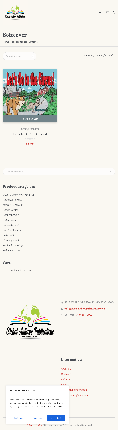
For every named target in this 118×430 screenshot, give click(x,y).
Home (6, 41)
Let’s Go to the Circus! (30, 134)
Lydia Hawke (10, 220)
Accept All (56, 418)
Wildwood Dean (11, 250)
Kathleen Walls (11, 215)
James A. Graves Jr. (13, 204)
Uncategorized (11, 240)
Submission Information (74, 395)
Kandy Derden (30, 129)
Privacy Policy (34, 425)
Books (64, 384)
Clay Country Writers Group (19, 194)
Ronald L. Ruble (11, 225)
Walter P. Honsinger (14, 245)
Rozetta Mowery (12, 230)
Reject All (37, 418)
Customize (18, 418)
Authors (65, 379)
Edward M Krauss (12, 199)
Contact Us (67, 374)
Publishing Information (74, 389)
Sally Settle (9, 235)
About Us (66, 368)
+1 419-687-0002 (83, 314)
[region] (37, 404)
